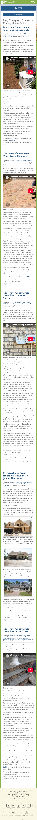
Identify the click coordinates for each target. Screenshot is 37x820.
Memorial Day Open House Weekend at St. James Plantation (15, 476)
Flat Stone (25, 638)
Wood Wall (10, 641)
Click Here (6, 767)
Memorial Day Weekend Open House (21, 484)
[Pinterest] (23, 805)
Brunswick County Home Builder (17, 160)
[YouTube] (18, 805)
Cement (20, 161)
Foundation (6, 639)
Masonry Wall (13, 639)
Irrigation (17, 305)
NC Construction (7, 36)
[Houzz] (28, 805)
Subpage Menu (18, 14)
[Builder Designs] (16, 812)
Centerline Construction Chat (15, 35)
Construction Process (19, 163)
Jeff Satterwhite (27, 35)
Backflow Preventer (14, 302)
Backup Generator (14, 34)
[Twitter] (13, 805)
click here (12, 140)
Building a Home (13, 161)
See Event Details (8, 611)
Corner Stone (18, 638)
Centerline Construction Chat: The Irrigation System (16, 296)
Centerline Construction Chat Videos (20, 277)
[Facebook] (8, 805)
